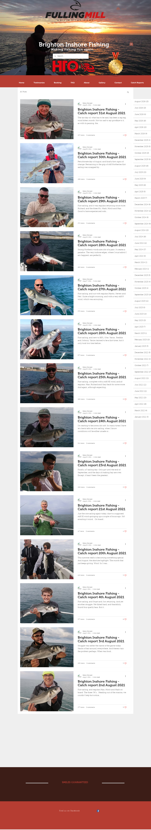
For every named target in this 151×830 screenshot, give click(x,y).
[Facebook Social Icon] (98, 811)
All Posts (23, 92)
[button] (131, 43)
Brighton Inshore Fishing (74, 44)
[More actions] (126, 104)
